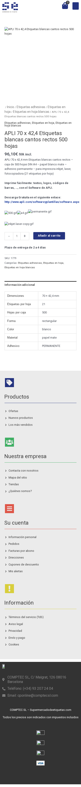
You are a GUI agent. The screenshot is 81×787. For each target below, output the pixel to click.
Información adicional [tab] (19, 284)
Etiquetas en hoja (43, 122)
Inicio (10, 107)
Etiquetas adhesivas (31, 107)
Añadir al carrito (49, 235)
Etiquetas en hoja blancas (31, 111)
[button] (75, 6)
